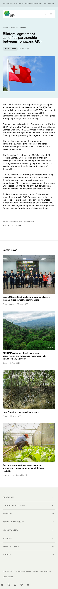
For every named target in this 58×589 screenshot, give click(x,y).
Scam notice (8, 577)
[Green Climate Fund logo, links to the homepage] (12, 14)
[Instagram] (9, 585)
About (5, 27)
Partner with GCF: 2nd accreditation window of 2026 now (29, 3)
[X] (22, 585)
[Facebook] (2, 585)
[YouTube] (28, 585)
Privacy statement (23, 571)
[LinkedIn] (15, 585)
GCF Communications (12, 225)
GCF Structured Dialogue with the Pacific (24, 114)
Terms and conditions (42, 571)
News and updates (18, 27)
